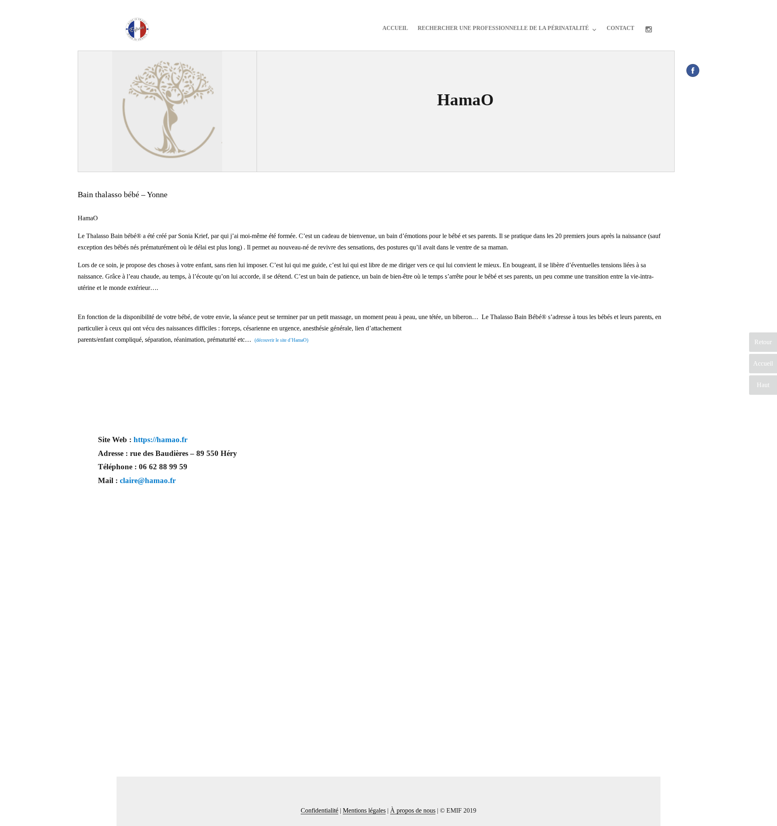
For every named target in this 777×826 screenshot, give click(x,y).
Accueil (395, 28)
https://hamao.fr (160, 439)
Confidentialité (319, 810)
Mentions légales (364, 810)
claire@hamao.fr (148, 480)
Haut (763, 384)
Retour (763, 341)
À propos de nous (412, 810)
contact (620, 28)
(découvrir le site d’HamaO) (281, 340)
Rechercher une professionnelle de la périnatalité (503, 28)
